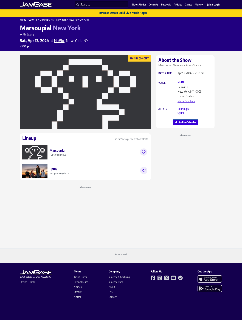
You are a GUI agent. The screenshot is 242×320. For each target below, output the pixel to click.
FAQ (111, 291)
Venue (161, 83)
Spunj (181, 113)
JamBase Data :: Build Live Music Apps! (123, 13)
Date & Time (165, 73)
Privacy (23, 281)
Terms (32, 281)
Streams (78, 291)
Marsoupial (184, 109)
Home (23, 19)
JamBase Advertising (119, 276)
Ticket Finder (80, 276)
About (112, 286)
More (198, 4)
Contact (113, 296)
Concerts (33, 19)
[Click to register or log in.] (143, 152)
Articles (78, 286)
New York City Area (79, 19)
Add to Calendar (187, 122)
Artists (162, 109)
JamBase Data (116, 281)
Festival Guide (81, 281)
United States (47, 19)
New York (61, 19)
